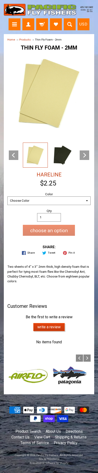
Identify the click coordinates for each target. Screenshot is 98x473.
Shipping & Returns (71, 437)
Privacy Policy (66, 443)
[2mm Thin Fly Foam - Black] (62, 155)
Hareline (49, 175)
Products (25, 39)
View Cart (42, 437)
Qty (49, 211)
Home (11, 39)
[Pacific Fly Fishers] (49, 10)
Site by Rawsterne (49, 459)
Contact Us (20, 437)
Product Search (28, 431)
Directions (74, 431)
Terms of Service (34, 443)
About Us (53, 431)
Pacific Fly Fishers (47, 455)
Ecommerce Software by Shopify (49, 463)
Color (49, 194)
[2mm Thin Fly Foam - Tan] (35, 155)
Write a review (49, 327)
